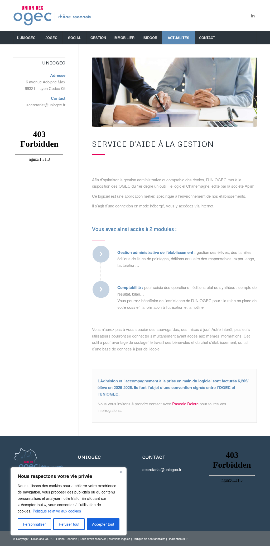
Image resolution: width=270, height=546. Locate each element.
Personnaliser (34, 524)
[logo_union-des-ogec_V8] (52, 15)
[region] (69, 501)
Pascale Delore (185, 403)
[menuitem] (26, 37)
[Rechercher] (245, 37)
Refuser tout (69, 524)
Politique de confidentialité (149, 538)
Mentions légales (119, 538)
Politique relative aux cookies (57, 511)
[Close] (121, 472)
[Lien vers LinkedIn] (253, 16)
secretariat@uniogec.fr (45, 104)
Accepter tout (103, 524)
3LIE (185, 538)
